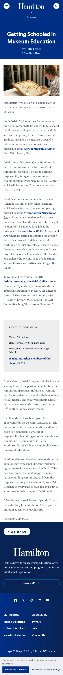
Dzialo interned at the (18, 281)
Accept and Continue (15, 669)
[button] (6, 6)
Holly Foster (33, 49)
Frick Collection (42, 281)
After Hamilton (31, 53)
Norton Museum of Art (38, 149)
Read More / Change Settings (45, 669)
